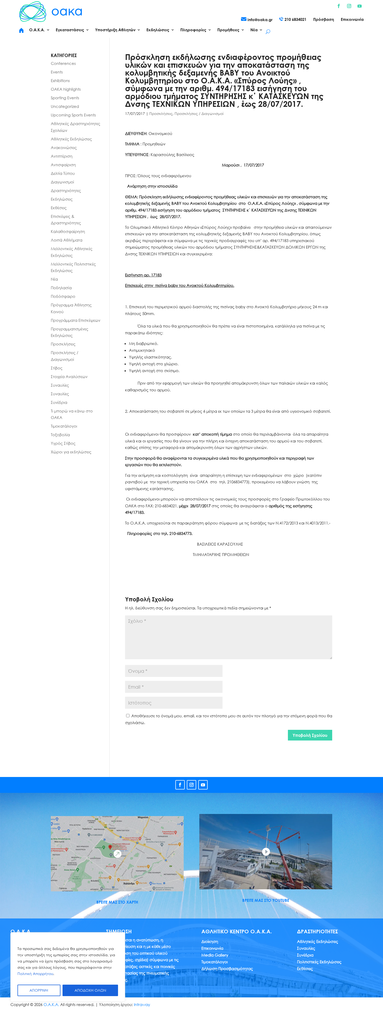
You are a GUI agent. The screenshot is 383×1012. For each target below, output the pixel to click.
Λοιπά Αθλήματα (66, 240)
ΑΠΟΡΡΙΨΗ (38, 990)
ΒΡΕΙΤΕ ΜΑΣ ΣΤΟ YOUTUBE (265, 900)
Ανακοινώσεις (64, 147)
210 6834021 (294, 19)
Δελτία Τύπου (63, 173)
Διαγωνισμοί (62, 181)
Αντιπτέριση (61, 156)
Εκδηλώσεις (62, 199)
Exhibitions (60, 80)
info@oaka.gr (259, 19)
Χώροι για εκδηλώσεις (71, 451)
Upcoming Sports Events (73, 115)
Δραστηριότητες (66, 190)
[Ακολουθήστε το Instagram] (349, 6)
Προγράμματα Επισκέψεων (75, 320)
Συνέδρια (59, 402)
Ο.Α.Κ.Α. (51, 1004)
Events (57, 72)
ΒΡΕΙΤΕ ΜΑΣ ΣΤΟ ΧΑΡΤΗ (117, 902)
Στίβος (57, 368)
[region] (67, 967)
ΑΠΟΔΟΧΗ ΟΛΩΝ (90, 990)
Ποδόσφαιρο (63, 296)
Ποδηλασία (61, 287)
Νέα (54, 279)
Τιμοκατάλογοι (64, 426)
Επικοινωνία (352, 19)
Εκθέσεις (59, 207)
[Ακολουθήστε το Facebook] (339, 6)
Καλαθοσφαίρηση (68, 231)
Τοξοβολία (60, 434)
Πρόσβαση (323, 19)
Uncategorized (65, 106)
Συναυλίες (60, 385)
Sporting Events (65, 97)
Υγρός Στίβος (63, 443)
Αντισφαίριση (63, 164)
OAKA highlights (66, 89)
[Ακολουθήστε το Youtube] (359, 6)
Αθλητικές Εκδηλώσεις (71, 138)
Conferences (63, 63)
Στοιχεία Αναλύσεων (69, 376)
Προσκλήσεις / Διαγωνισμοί (199, 113)
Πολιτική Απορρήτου (35, 973)
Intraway (142, 1004)
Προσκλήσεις (160, 113)
